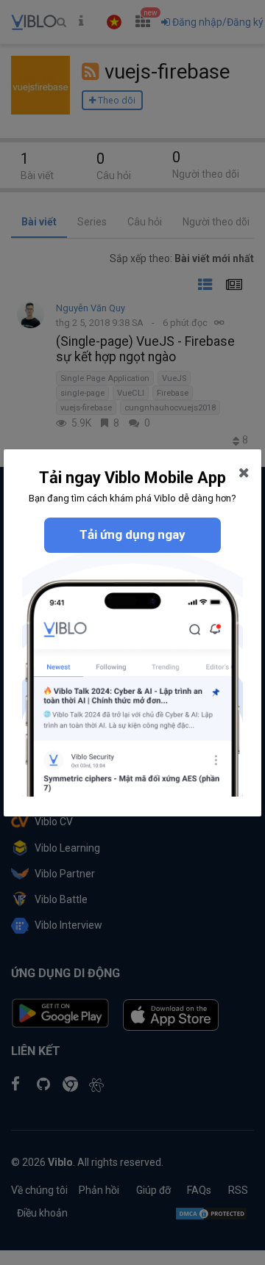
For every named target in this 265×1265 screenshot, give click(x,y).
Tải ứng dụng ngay (133, 534)
